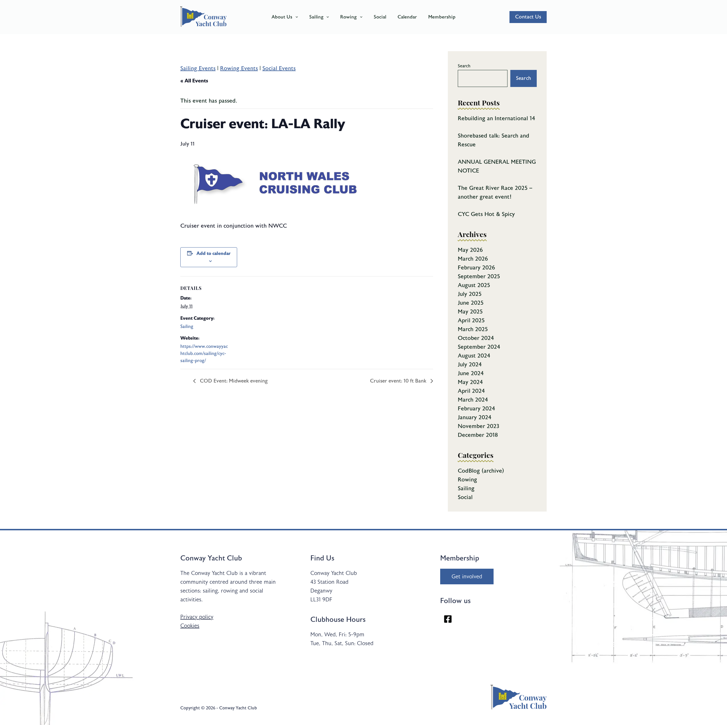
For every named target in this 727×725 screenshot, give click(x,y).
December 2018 (478, 435)
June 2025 (471, 303)
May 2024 (470, 382)
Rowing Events (239, 68)
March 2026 (473, 258)
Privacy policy (196, 617)
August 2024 (474, 355)
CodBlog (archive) (481, 471)
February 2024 (476, 408)
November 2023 (478, 426)
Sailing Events (198, 68)
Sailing (316, 17)
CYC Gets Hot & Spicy (486, 214)
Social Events (279, 68)
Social (380, 17)
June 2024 (471, 373)
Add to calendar (214, 253)
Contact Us (528, 17)
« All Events (194, 81)
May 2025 (470, 311)
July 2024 (470, 364)
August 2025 (474, 285)
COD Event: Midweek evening (233, 381)
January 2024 (474, 417)
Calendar (407, 17)
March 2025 (473, 329)
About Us (281, 17)
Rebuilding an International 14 (496, 118)
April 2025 (471, 320)
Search (464, 66)
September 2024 (479, 347)
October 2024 (476, 338)
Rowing (348, 17)
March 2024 (473, 399)
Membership (442, 17)
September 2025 (479, 276)
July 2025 (470, 294)
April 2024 (471, 391)
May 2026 (470, 250)
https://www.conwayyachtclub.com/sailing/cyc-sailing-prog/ (204, 353)
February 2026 (476, 267)
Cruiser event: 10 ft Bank (399, 381)
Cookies (189, 625)
